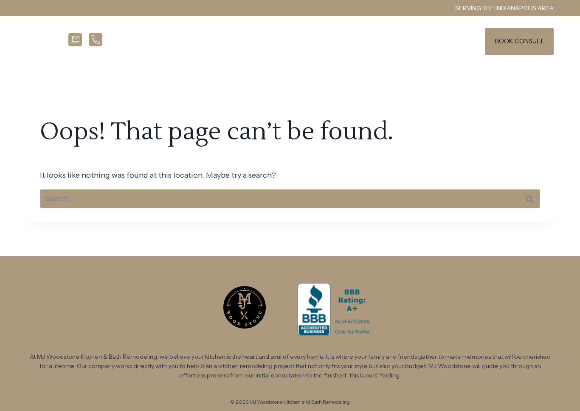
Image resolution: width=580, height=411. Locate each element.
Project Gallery (406, 41)
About (368, 41)
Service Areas (326, 41)
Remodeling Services (262, 41)
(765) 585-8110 (453, 41)
